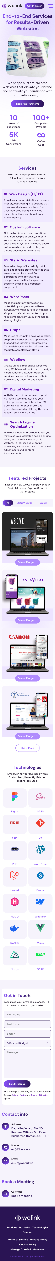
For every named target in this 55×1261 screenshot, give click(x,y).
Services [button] (11, 1227)
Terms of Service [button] (18, 1239)
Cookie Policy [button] (27, 1244)
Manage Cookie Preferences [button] (27, 1249)
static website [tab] (24, 503)
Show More (27, 748)
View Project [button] (27, 562)
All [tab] (8, 503)
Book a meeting (21, 1195)
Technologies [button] (40, 1227)
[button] (12, 6)
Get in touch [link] (34, 5)
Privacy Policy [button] (38, 1239)
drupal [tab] (43, 503)
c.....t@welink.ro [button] (22, 1163)
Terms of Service (39, 1095)
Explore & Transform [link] (27, 103)
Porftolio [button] (24, 1227)
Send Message (17, 1084)
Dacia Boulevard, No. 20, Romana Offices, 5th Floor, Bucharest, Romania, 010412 (30, 1132)
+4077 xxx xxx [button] (20, 1149)
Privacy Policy (19, 1095)
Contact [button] (28, 1232)
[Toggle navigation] (50, 6)
